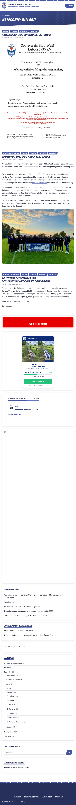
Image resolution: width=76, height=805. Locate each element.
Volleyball (34, 31)
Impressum (58, 797)
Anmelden (17, 797)
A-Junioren (11, 696)
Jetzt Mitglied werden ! (38, 323)
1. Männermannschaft (13, 675)
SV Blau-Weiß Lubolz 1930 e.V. (19, 4)
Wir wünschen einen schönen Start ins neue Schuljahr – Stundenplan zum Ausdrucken (33, 596)
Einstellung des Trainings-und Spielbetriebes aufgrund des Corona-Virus (26, 279)
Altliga (8, 684)
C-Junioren (11, 705)
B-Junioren (11, 700)
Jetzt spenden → (38, 381)
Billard (8, 15)
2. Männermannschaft (14, 680)
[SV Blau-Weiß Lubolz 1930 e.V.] (4, 5)
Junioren (9, 693)
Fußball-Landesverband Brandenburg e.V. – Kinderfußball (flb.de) (30, 635)
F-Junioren (11, 718)
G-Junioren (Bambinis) (15, 722)
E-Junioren (11, 713)
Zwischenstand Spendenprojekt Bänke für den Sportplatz (27, 616)
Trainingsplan (9, 602)
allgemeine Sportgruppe (11, 153)
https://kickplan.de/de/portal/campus (19, 630)
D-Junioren (11, 709)
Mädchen (9, 727)
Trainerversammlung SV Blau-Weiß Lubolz (26, 156)
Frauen (8, 688)
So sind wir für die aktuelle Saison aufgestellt (22, 607)
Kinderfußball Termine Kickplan (16, 767)
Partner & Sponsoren (31, 797)
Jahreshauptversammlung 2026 (26, 409)
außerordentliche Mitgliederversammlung (26, 34)
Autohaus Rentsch (39, 183)
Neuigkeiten (24, 31)
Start (3, 15)
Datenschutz (46, 797)
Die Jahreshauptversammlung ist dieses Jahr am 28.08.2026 (28, 611)
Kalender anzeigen (14, 415)
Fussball (14, 31)
